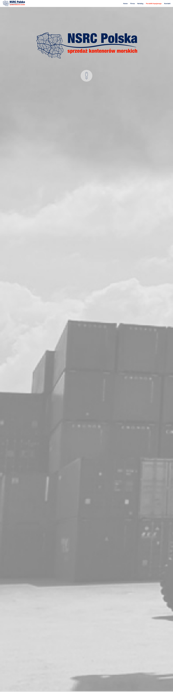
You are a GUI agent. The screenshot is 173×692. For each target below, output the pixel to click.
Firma (132, 3)
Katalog (140, 3)
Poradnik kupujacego (154, 3)
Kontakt (167, 3)
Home (125, 3)
